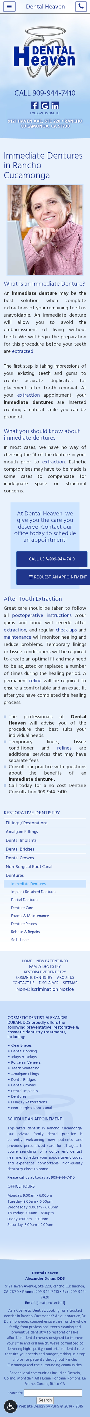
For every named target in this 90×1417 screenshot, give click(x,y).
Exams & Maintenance (30, 916)
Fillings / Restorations (27, 823)
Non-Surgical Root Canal (29, 867)
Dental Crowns (20, 858)
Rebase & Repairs (25, 932)
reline (35, 681)
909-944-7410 (52, 792)
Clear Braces (21, 1046)
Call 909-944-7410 (45, 94)
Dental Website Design (26, 1406)
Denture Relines (24, 924)
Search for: (15, 1393)
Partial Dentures (24, 900)
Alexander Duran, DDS (45, 1279)
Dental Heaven (45, 7)
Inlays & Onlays (24, 1057)
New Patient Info (52, 961)
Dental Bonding (24, 1051)
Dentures (15, 875)
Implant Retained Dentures (33, 892)
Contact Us (23, 983)
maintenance (17, 637)
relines (64, 748)
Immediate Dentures (28, 884)
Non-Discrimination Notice (45, 990)
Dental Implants (21, 840)
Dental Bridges (20, 849)
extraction (28, 395)
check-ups (66, 630)
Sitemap (70, 983)
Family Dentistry (45, 967)
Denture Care (22, 908)
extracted (22, 352)
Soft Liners (20, 940)
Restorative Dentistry (32, 813)
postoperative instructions (42, 616)
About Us (65, 978)
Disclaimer (48, 983)
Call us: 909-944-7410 (52, 559)
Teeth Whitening (25, 1068)
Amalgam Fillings (22, 832)
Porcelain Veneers (26, 1063)
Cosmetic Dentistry (34, 978)
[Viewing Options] (10, 1406)
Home (27, 961)
